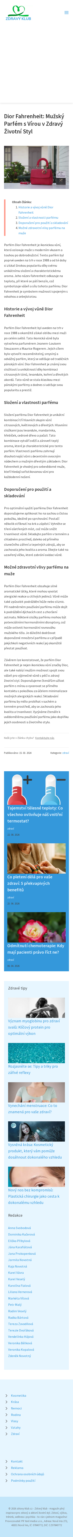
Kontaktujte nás (44, 738)
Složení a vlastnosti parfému (38, 217)
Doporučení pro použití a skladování (43, 223)
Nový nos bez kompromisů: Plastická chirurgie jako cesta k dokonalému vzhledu (33, 1196)
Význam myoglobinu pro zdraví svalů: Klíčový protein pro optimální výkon (34, 1027)
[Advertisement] (36, 59)
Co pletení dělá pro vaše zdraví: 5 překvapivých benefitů (29, 883)
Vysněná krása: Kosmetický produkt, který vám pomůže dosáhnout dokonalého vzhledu (35, 1150)
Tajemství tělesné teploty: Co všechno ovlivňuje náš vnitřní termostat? (35, 814)
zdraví (65, 752)
